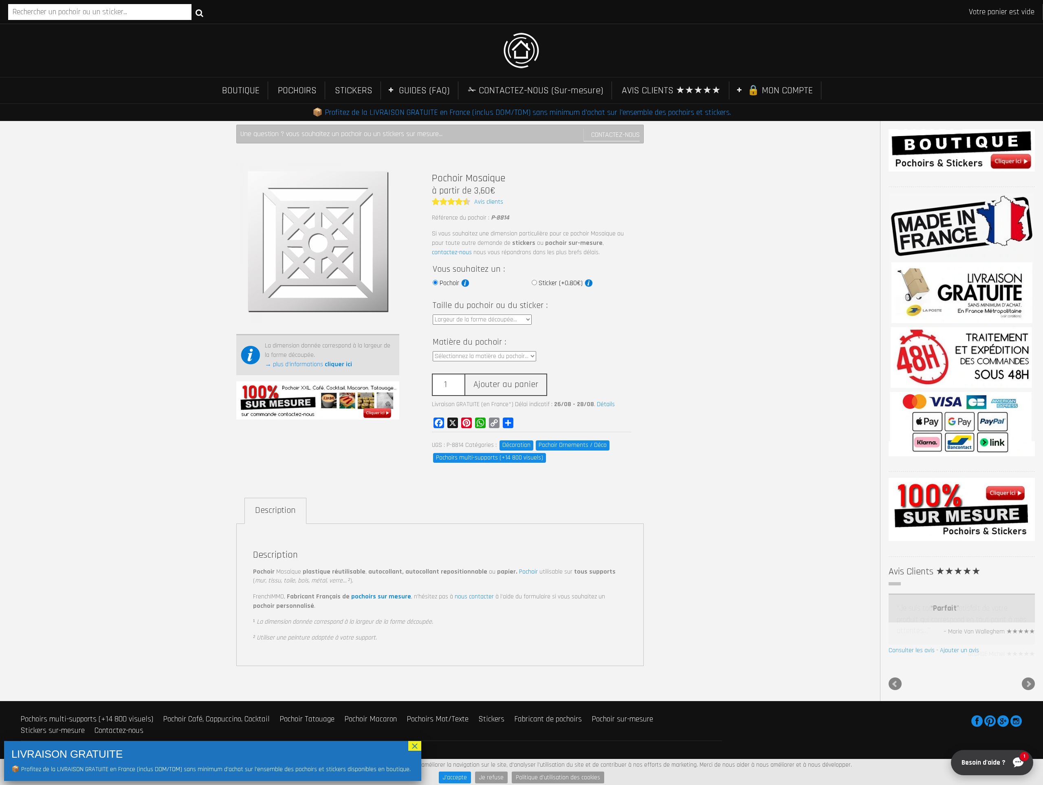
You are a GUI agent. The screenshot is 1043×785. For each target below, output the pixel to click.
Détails (606, 404)
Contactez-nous (615, 134)
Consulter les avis (912, 672)
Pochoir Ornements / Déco (573, 445)
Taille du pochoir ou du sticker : (490, 305)
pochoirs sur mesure (381, 596)
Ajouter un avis (959, 672)
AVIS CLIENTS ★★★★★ (671, 90)
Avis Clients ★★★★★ (935, 571)
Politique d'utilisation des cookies (558, 777)
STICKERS (353, 90)
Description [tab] (275, 510)
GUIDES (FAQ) (424, 90)
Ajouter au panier (505, 384)
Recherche (199, 12)
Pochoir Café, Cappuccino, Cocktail (216, 738)
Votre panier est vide (1001, 12)
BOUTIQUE (241, 90)
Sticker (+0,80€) (562, 283)
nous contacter (474, 596)
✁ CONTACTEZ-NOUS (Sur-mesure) (535, 90)
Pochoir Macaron (370, 738)
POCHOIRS (297, 90)
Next (1028, 703)
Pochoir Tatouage (306, 738)
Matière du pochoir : (469, 342)
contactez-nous (452, 252)
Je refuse (491, 777)
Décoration (516, 445)
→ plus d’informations (308, 364)
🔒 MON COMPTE (780, 90)
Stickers (491, 738)
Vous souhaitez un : (469, 269)
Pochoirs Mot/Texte (438, 738)
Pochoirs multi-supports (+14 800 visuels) (489, 457)
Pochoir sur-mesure (622, 738)
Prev (895, 703)
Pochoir (450, 283)
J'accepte (455, 777)
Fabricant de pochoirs (548, 738)
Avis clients (488, 202)
